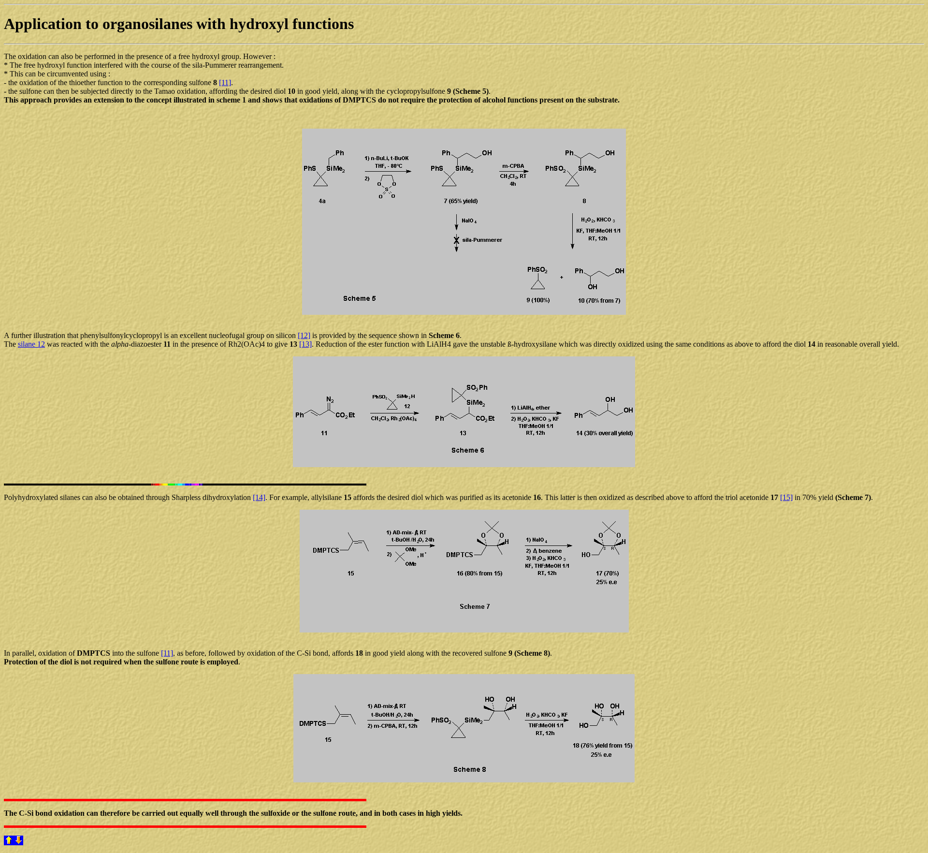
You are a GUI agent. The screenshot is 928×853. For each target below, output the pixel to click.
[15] (786, 497)
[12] (304, 335)
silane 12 (31, 344)
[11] (225, 82)
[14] (259, 497)
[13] (305, 344)
